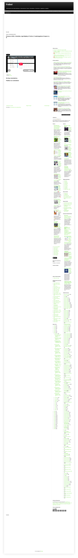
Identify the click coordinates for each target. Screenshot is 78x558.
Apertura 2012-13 (66, 303)
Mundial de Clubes (67, 439)
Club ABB (65, 344)
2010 (55, 424)
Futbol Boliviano (56, 125)
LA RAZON (65, 182)
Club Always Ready (57, 185)
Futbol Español (56, 253)
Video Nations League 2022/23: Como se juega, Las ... (57, 339)
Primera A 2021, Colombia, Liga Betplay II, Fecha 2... (57, 394)
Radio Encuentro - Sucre (57, 306)
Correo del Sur (61, 503)
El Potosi (57, 503)
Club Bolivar (7, 11)
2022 (55, 331)
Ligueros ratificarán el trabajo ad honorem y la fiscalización (63, 62)
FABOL (65, 406)
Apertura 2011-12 (66, 302)
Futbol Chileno (56, 252)
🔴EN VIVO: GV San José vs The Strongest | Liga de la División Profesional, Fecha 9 (62, 57)
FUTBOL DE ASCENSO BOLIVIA (67, 252)
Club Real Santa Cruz (67, 367)
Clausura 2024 (66, 343)
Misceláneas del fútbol (67, 207)
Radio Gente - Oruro (57, 288)
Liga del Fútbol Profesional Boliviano (67, 432)
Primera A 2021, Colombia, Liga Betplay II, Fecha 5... (57, 352)
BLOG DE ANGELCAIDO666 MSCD (67, 228)
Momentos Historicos (67, 436)
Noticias (11, 75)
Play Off (65, 446)
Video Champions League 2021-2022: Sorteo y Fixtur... (57, 362)
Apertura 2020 (66, 313)
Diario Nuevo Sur (55, 504)
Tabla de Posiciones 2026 (62, 11)
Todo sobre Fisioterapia (66, 167)
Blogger (42, 551)
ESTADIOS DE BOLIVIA (68, 402)
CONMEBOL (66, 194)
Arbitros (65, 318)
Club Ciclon (65, 353)
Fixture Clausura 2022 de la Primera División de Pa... (57, 349)
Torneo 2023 (66, 477)
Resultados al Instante (67, 451)
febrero (56, 409)
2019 (55, 412)
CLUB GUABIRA (66, 356)
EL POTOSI (66, 185)
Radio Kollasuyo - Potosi (57, 311)
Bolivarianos (66, 320)
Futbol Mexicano (56, 251)
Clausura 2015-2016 (67, 337)
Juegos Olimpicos (67, 424)
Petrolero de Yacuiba (67, 444)
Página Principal (28, 105)
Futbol (9, 4)
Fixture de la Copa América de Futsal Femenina (70, 271)
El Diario (69, 502)
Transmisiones (7, 12)
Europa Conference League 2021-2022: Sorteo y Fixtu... (57, 356)
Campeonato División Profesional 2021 (67, 324)
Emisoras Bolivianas (57, 296)
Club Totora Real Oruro (67, 377)
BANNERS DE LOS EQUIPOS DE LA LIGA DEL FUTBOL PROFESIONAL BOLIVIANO (64, 71)
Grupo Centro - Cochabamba (56, 305)
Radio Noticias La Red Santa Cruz (57, 319)
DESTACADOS (66, 395)
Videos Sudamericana (67, 497)
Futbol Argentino (56, 250)
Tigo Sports (66, 474)
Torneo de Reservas (67, 482)
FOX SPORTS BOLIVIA (67, 196)
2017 (55, 415)
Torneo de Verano (66, 483)
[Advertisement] (38, 22)
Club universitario (66, 379)
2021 (55, 332)
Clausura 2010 (66, 330)
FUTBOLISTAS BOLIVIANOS (66, 211)
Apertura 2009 (66, 300)
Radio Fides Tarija (56, 290)
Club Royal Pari (66, 369)
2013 (55, 420)
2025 (55, 327)
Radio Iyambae (56, 315)
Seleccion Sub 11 (66, 457)
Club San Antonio (66, 370)
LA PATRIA (65, 184)
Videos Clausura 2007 (67, 489)
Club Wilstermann (57, 174)
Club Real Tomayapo (67, 368)
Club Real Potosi (66, 366)
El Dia (59, 504)
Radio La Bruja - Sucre (57, 293)
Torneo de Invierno (67, 481)
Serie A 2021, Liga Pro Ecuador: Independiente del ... (57, 365)
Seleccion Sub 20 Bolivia (68, 462)
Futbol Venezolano (67, 419)
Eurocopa (65, 404)
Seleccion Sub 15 (66, 458)
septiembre (56, 400)
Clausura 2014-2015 (67, 336)
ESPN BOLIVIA (66, 195)
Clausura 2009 (66, 329)
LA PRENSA (66, 183)
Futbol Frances (56, 247)
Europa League (66, 405)
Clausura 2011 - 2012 (67, 331)
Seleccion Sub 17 (66, 459)
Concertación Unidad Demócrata (67, 145)
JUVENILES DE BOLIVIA (66, 427)
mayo (56, 405)
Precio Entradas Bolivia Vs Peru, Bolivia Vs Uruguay (62, 81)
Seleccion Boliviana (67, 455)
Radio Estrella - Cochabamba (56, 308)
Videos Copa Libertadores (68, 493)
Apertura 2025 (66, 317)
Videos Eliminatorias (67, 495)
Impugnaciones (66, 421)
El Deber (66, 502)
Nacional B (66, 215)
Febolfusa (65, 408)
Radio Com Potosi (56, 289)
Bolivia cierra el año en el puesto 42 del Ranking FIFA (62, 66)
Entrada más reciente (9, 105)
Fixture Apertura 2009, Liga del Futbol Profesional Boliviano (63, 103)
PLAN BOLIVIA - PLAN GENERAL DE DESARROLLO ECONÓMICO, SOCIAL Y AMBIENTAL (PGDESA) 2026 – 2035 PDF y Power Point (67, 232)
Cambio (65, 503)
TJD (64, 475)
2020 (55, 411)
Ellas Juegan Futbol (67, 268)
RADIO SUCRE (56, 314)
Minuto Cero (55, 286)
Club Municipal (66, 361)
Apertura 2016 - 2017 (67, 308)
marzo (56, 408)
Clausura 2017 (66, 338)
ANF (64, 296)
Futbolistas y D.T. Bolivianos (57, 137)
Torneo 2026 (70, 11)
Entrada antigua (46, 105)
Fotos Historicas (66, 412)
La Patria (56, 502)
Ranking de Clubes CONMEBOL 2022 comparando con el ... (57, 342)
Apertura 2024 (66, 316)
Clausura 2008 (66, 328)
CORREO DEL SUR (67, 189)
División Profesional (67, 398)
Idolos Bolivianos (66, 420)
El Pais (63, 502)
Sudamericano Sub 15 (67, 465)
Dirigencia (37, 11)
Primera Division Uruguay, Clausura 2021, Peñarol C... (57, 375)
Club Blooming (66, 349)
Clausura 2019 (66, 340)
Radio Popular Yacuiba (57, 301)
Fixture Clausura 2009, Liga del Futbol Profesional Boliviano (64, 96)
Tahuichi (65, 473)
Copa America (66, 387)
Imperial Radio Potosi (57, 287)
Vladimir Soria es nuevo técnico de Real (64, 85)
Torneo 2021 (66, 476)
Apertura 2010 (66, 301)
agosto (56, 401)
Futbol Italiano (56, 254)
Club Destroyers (66, 354)
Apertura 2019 (66, 312)
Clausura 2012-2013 (67, 333)
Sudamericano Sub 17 (67, 467)
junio (55, 404)
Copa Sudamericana (32, 11)
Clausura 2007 (66, 327)
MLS (64, 435)
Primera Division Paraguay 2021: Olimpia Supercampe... (57, 368)
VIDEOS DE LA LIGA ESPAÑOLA (67, 205)
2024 (55, 328)
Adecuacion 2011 (66, 294)
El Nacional (68, 503)
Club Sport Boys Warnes (68, 373)
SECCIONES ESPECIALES (66, 454)
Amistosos (65, 295)
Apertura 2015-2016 (67, 307)
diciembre (56, 333)
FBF (47, 11)
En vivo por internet (57, 246)
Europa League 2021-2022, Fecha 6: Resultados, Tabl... (57, 378)
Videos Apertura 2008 (67, 487)
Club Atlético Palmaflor (56, 222)
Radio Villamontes (56, 300)
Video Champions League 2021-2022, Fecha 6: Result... (57, 381)
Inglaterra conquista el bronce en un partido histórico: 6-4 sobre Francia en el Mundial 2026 (62, 55)
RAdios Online (56, 297)
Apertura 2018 (66, 311)
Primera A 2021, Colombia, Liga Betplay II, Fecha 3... (57, 385)
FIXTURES (50, 11)
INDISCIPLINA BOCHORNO (66, 423)
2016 (55, 416)
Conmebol (65, 385)
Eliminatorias (43, 11)
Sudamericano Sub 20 (67, 469)
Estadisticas (66, 193)
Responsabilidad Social (67, 449)
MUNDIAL (55, 11)
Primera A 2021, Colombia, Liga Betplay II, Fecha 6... (57, 346)
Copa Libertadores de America (22, 11)
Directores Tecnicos (67, 396)
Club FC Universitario (67, 355)
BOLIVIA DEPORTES (67, 236)
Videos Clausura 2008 (67, 491)
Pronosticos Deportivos (67, 447)
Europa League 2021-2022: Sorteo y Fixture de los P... (57, 359)
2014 (55, 419)
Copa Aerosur (66, 386)
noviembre (56, 397)
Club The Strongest (13, 11)
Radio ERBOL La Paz (57, 320)
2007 (55, 428)
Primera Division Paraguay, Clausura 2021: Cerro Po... (57, 391)
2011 (55, 423)
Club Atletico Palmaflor (67, 346)
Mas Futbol (65, 434)
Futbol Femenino (66, 415)
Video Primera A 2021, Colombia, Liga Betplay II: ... (57, 336)
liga (64, 430)
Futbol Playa (66, 418)
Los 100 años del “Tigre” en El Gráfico (64, 108)
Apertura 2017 (66, 310)
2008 (55, 427)
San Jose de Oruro (57, 199)
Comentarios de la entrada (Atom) (16, 107)
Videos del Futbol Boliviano (67, 137)
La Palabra (60, 502)
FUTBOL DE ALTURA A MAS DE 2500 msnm (68, 282)
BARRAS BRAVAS (67, 319)
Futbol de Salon (66, 414)
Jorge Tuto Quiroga (67, 152)
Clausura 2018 (66, 339)
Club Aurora (66, 348)
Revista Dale (56, 321)
